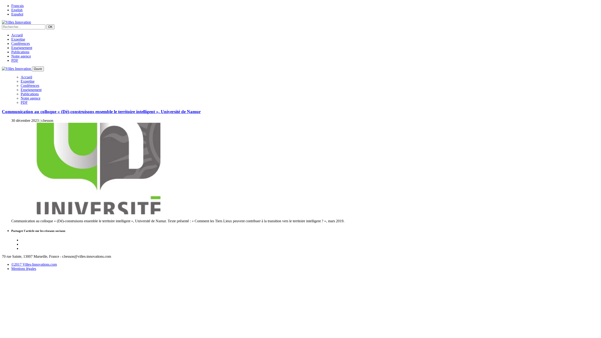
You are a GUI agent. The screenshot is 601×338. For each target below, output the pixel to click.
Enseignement (21, 48)
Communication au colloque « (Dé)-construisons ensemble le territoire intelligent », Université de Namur (101, 111)
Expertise (18, 39)
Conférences (20, 44)
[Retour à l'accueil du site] (16, 22)
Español (17, 14)
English (17, 10)
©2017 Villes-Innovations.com (34, 264)
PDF (14, 60)
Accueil (17, 35)
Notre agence (21, 56)
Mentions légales (23, 269)
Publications (20, 52)
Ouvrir (38, 69)
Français (17, 6)
